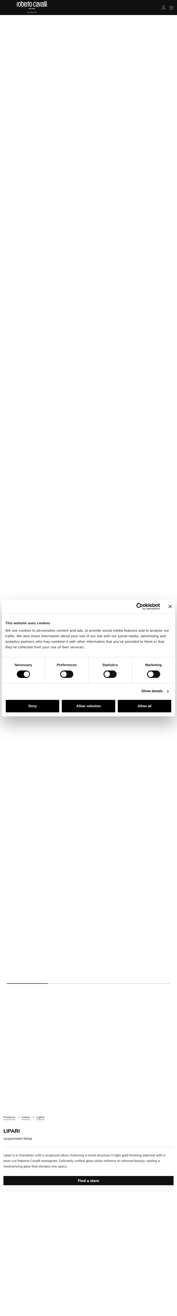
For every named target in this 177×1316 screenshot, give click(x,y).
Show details (152, 691)
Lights (40, 1117)
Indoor (25, 1117)
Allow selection (88, 706)
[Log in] (163, 7)
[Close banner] (170, 606)
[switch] (66, 674)
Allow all (144, 706)
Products (9, 1117)
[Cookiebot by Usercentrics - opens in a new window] (140, 606)
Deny (32, 706)
